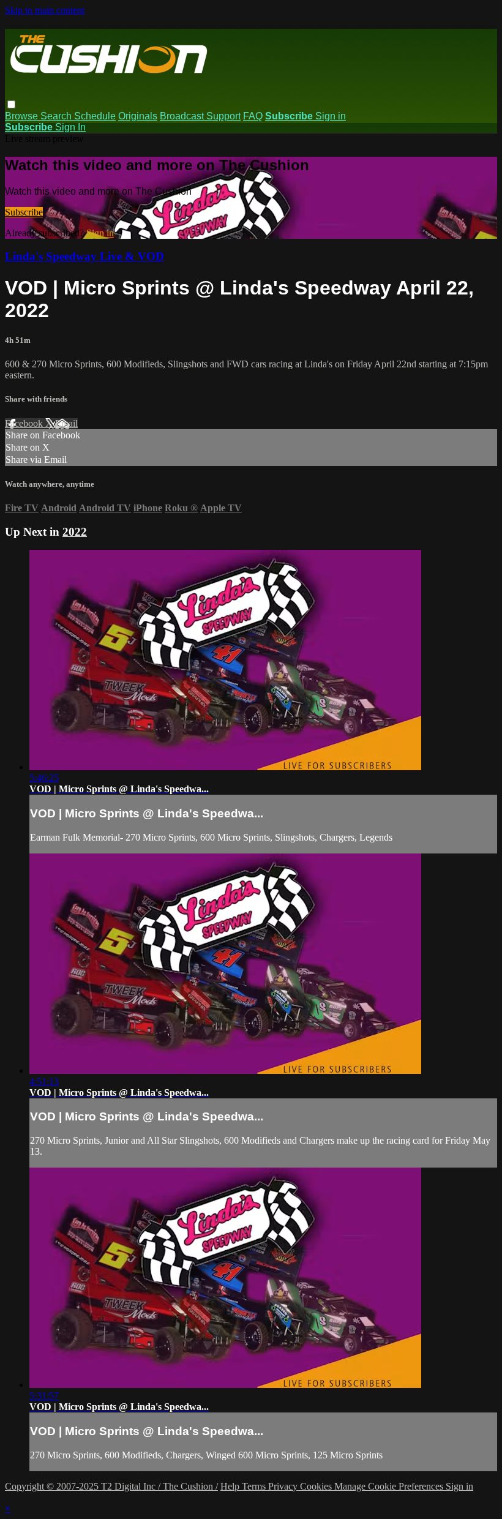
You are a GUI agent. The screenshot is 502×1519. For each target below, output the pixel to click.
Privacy (284, 1486)
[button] (11, 104)
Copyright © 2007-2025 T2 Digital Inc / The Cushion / (111, 1486)
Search (57, 116)
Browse (22, 116)
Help (231, 1486)
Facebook (25, 423)
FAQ (253, 116)
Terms (255, 1486)
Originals (137, 116)
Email (66, 423)
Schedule (95, 116)
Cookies (317, 1486)
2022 (74, 531)
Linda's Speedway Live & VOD (84, 256)
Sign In (70, 127)
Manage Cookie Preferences (390, 1486)
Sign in (330, 116)
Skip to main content (44, 10)
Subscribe (24, 212)
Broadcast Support (200, 116)
